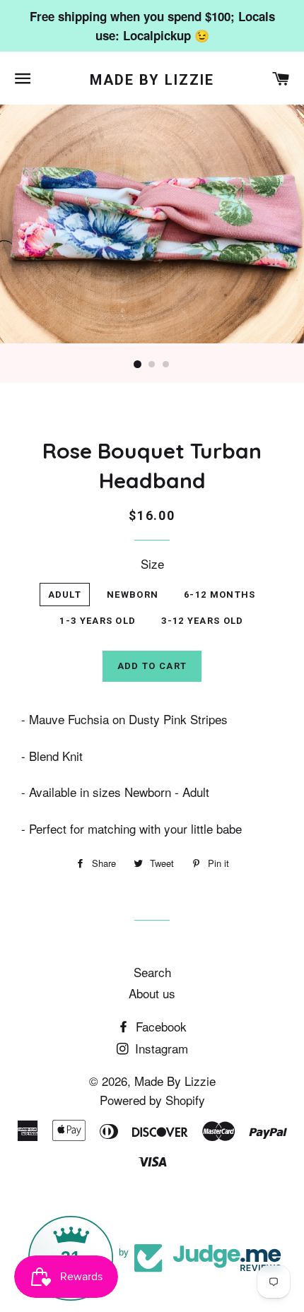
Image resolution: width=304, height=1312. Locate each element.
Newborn (132, 594)
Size (152, 563)
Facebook (159, 1026)
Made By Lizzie (152, 79)
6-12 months (219, 594)
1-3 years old (97, 620)
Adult (65, 594)
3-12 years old (202, 620)
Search (152, 972)
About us (152, 993)
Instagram (159, 1048)
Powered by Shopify (152, 1100)
